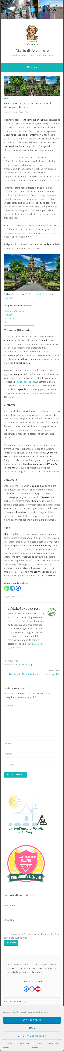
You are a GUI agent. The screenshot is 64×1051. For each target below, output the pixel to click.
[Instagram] (32, 989)
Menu (34, 67)
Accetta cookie (32, 1020)
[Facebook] (18, 588)
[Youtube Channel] (37, 989)
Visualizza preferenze (32, 1036)
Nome (8, 743)
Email (8, 753)
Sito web (9, 764)
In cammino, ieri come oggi (18, 662)
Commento (11, 705)
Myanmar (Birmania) (14, 311)
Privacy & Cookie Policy (15, 1001)
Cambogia (10, 318)
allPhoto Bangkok (42, 293)
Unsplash (8, 297)
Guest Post (24, 112)
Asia (6, 98)
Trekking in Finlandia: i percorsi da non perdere (34, 672)
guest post (16, 596)
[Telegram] (12, 588)
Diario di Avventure (32, 51)
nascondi (28, 305)
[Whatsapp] (6, 588)
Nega (32, 1028)
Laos (7, 322)
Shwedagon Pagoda (25, 381)
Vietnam (9, 314)
